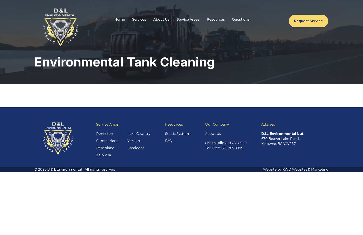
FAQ (168, 141)
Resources (216, 19)
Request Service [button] (308, 21)
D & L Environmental (64, 169)
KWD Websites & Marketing (306, 169)
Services (139, 19)
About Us (161, 19)
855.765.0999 (232, 148)
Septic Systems (177, 134)
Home (119, 19)
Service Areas (188, 19)
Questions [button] (241, 19)
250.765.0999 (236, 143)
